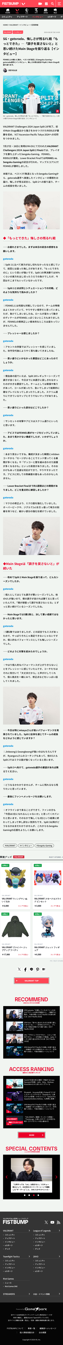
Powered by (20, 1309)
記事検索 (52, 3)
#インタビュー (26, 845)
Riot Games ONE (11, 1286)
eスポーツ (52, 17)
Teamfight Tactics (11, 1256)
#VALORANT (10, 845)
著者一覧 (31, 1328)
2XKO (35, 1256)
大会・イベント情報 (46, 3)
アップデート (22, 17)
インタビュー (37, 17)
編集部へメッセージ (48, 1328)
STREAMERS (40, 3)
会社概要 (42, 1332)
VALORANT (13, 25)
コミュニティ (7, 17)
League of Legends (42, 1230)
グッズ (7, 1249)
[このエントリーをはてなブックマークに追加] (43, 969)
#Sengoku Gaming (44, 845)
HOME (5, 25)
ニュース (8, 1283)
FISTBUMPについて (15, 1328)
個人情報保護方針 (27, 1332)
